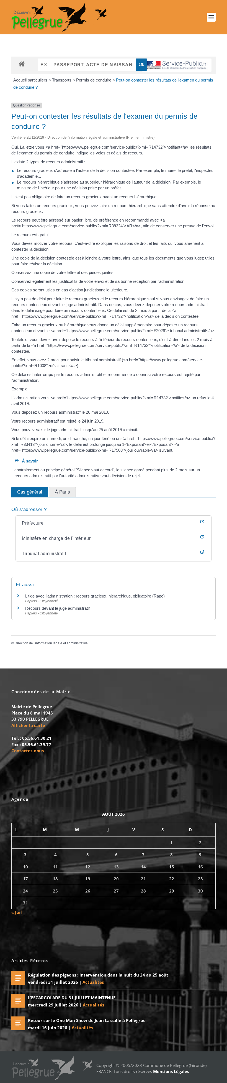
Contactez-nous (27, 750)
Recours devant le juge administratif (57, 608)
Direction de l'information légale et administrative (51, 643)
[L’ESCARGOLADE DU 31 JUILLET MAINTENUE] (18, 1001)
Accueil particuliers (30, 80)
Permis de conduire (94, 80)
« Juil (16, 912)
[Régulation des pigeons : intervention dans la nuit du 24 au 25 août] (18, 978)
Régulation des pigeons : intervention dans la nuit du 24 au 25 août (98, 975)
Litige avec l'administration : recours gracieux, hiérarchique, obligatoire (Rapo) (95, 596)
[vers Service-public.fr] (176, 65)
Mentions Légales (171, 1071)
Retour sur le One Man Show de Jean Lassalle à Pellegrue (87, 1020)
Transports (62, 80)
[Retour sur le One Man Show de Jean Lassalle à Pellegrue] (18, 1023)
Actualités (93, 982)
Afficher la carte (28, 725)
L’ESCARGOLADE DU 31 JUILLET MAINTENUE (71, 997)
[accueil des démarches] (22, 64)
